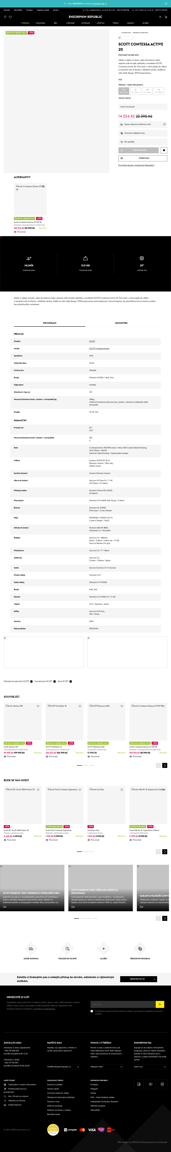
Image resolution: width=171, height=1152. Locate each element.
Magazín (94, 1089)
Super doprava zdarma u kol (145, 125)
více (120, 79)
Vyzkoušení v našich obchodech (22, 1085)
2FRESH (134, 1142)
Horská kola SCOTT (43, 681)
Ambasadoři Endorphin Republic (104, 1102)
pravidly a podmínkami (44, 1009)
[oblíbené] (11, 17)
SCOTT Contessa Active (99, 349)
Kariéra (56, 10)
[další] (164, 765)
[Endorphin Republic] (85, 17)
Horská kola (126, 33)
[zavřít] (166, 4)
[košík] (166, 17)
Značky (130, 23)
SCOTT (92, 341)
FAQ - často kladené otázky (103, 1097)
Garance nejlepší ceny (134, 133)
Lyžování (70, 23)
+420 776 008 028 (122, 10)
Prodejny (29, 10)
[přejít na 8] (91, 765)
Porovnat (21, 232)
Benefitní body (53, 1114)
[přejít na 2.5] (82, 918)
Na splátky (129, 142)
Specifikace (49, 323)
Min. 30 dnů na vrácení (18, 1096)
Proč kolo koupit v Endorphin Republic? (136, 165)
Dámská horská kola (140, 33)
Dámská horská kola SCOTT (16, 681)
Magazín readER (43, 10)
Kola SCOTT (63, 681)
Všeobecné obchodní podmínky (61, 1097)
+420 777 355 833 (160, 10)
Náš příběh (18, 10)
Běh (55, 23)
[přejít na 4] (85, 765)
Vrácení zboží (53, 1089)
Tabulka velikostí (124, 98)
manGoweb (162, 1142)
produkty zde (98, 4)
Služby (93, 1093)
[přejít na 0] (79, 765)
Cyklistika (40, 23)
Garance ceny (53, 1102)
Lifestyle (100, 23)
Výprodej (25, 23)
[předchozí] (158, 765)
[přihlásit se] (160, 17)
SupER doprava (14, 1105)
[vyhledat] (5, 17)
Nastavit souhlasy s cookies (59, 1110)
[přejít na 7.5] (94, 918)
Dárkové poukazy (54, 1106)
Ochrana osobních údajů (58, 1093)
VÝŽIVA (115, 23)
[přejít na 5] (88, 918)
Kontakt (7, 10)
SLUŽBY (146, 23)
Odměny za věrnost (16, 1101)
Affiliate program (98, 1106)
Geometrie (121, 323)
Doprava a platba (54, 1085)
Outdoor (85, 23)
